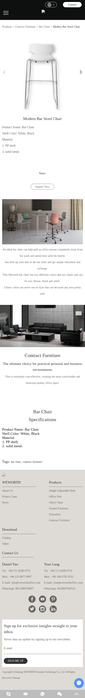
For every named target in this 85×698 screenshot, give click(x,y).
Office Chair (56, 502)
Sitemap (16, 677)
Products (7, 26)
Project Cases (9, 496)
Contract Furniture (25, 26)
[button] (81, 72)
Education (54, 514)
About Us (7, 490)
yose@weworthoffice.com (68, 582)
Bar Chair (44, 26)
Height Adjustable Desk (62, 490)
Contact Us (10, 553)
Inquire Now (42, 186)
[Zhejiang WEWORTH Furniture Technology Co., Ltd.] (43, 13)
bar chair (16, 461)
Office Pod (55, 496)
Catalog (6, 537)
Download (9, 529)
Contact (72, 4)
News (5, 502)
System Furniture (58, 508)
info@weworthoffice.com (25, 582)
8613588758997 (24, 588)
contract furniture (32, 461)
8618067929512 (66, 588)
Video (5, 543)
